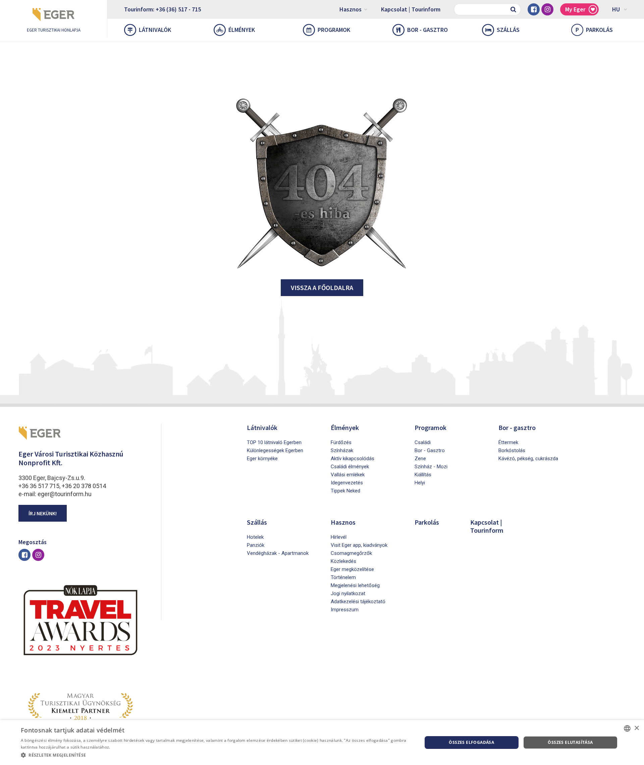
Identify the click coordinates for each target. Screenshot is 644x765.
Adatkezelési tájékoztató (358, 602)
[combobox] (627, 728)
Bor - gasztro (427, 30)
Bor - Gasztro (430, 450)
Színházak (342, 450)
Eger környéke (262, 459)
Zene (420, 459)
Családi (423, 442)
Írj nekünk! (43, 513)
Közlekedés (343, 561)
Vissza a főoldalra (322, 287)
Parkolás (594, 30)
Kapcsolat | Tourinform (410, 9)
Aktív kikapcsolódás (352, 459)
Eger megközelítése (352, 569)
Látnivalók (155, 30)
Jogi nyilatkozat (348, 593)
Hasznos (350, 9)
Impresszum (345, 610)
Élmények (241, 30)
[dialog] (322, 742)
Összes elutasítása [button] (570, 742)
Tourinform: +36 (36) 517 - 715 (162, 9)
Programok (334, 30)
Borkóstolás (511, 450)
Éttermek (508, 442)
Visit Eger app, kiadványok (359, 545)
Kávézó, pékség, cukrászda (528, 459)
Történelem (343, 577)
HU (616, 9)
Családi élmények (350, 467)
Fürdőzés (341, 442)
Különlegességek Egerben (275, 450)
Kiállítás (423, 475)
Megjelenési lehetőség (355, 585)
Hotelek (255, 537)
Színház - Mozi (431, 467)
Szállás (508, 30)
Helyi (420, 483)
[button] (215, 755)
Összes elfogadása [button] (471, 742)
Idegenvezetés (347, 483)
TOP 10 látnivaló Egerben (274, 442)
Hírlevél (338, 537)
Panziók (255, 545)
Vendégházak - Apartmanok (278, 553)
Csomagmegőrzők (351, 553)
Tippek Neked (345, 491)
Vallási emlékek (348, 475)
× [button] (636, 728)
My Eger (575, 9)
